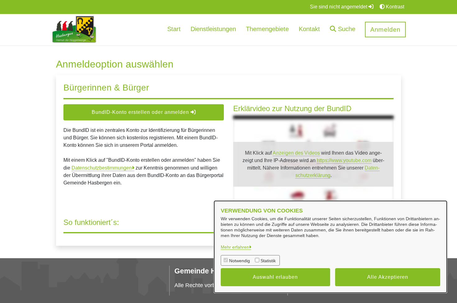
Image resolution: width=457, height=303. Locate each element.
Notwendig (239, 260)
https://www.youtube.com (344, 160)
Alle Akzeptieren (387, 277)
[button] (342, 29)
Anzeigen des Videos (296, 153)
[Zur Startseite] (74, 29)
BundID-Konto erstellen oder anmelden (141, 112)
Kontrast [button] (394, 6)
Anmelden (385, 29)
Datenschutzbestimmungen (102, 167)
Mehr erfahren (235, 247)
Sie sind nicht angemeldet (339, 6)
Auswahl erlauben (275, 277)
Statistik (268, 260)
